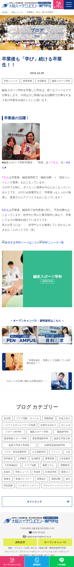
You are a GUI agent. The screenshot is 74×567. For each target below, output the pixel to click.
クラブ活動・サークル (27, 418)
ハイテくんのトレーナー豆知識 (19, 425)
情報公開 (43, 548)
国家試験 (56, 479)
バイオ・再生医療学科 (15, 452)
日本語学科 (51, 472)
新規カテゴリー (24, 479)
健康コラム (48, 465)
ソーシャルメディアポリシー (55, 551)
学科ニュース (10, 81)
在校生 (7, 472)
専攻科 (37, 472)
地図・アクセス (15, 548)
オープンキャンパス (55, 542)
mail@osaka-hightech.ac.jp (38, 536)
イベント (55, 452)
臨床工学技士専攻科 (19, 445)
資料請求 (20, 542)
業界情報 (27, 81)
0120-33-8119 (38, 532)
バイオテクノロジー (28, 485)
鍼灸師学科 (62, 432)
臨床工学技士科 (62, 438)
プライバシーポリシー (29, 551)
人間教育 (22, 458)
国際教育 (65, 465)
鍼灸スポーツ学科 (61, 81)
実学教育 (8, 458)
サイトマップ (11, 551)
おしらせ (65, 425)
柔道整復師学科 (40, 438)
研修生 (7, 479)
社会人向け (64, 418)
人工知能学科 (39, 452)
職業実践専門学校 (57, 548)
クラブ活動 (30, 465)
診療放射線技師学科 (55, 445)
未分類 (7, 418)
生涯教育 (41, 81)
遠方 (68, 479)
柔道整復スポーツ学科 (15, 438)
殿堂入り (65, 472)
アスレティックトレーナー (56, 485)
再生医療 (8, 485)
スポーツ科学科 (13, 432)
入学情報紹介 (11, 465)
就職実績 (48, 418)
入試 (68, 452)
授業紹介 (41, 479)
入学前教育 (64, 458)
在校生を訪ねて (48, 425)
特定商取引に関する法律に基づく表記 (37, 555)
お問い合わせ (30, 548)
